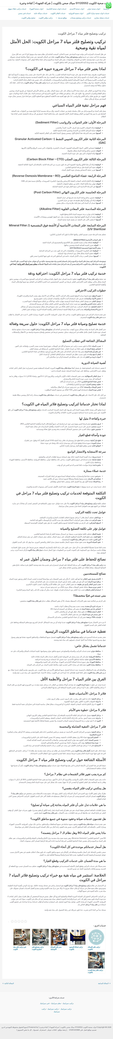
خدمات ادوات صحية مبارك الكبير (98, 13)
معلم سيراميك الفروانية (27, 264)
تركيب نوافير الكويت (46, 18)
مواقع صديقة (62, 18)
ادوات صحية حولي (93, 9)
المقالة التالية (8, 983)
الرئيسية (106, 9)
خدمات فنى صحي (24, 13)
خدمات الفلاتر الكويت (58, 13)
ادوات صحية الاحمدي (77, 9)
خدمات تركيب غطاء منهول (17, 9)
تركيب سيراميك (68, 1003)
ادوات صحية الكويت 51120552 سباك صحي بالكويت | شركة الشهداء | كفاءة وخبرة (65, 3)
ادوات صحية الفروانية (76, 13)
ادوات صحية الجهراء (36, 9)
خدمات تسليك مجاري (101, 18)
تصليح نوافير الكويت (28, 18)
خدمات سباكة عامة (40, 13)
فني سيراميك (44, 1003)
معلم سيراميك (56, 1003)
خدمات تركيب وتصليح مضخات (80, 18)
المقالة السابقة (104, 983)
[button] (57, 18)
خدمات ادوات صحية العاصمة (56, 9)
